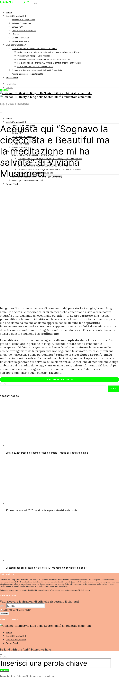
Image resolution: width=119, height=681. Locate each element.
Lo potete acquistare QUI (59, 380)
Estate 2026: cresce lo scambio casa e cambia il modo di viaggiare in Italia (47, 452)
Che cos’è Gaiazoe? (16, 44)
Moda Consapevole (20, 41)
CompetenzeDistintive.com (78, 590)
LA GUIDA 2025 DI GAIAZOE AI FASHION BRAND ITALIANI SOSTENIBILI (49, 63)
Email (3, 606)
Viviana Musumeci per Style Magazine (34, 56)
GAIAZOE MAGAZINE (16, 16)
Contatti (9, 87)
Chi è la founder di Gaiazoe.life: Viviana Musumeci (34, 48)
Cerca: (3, 657)
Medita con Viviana (20, 38)
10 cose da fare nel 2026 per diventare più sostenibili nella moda (41, 510)
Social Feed (12, 77)
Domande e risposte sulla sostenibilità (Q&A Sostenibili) (37, 70)
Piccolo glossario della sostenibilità (27, 74)
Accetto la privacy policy (17, 610)
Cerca (3, 384)
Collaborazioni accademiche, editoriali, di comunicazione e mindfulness (49, 52)
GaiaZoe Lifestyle (17, 2)
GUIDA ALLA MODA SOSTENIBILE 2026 (35, 66)
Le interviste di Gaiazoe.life (24, 30)
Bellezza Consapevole (21, 23)
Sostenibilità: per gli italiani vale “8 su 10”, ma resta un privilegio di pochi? (46, 567)
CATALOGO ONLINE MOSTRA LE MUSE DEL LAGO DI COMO (44, 59)
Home (9, 12)
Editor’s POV (17, 27)
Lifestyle (15, 34)
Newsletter (11, 84)
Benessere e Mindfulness (23, 19)
